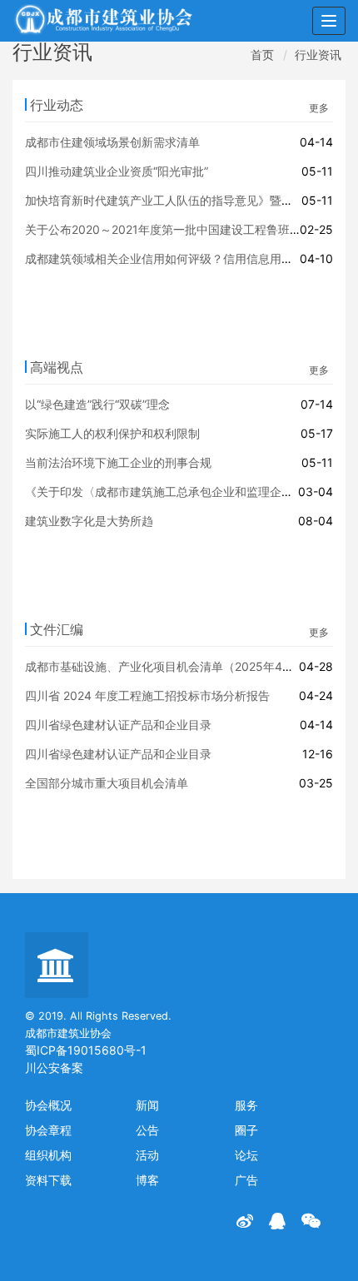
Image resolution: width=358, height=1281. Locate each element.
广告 (246, 1180)
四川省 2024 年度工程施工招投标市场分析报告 (147, 695)
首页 (262, 54)
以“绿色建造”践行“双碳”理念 (97, 404)
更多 (319, 108)
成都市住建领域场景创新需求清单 (112, 142)
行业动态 (56, 105)
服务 (246, 1105)
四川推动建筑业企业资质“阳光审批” (116, 171)
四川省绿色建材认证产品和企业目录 (118, 724)
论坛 (246, 1155)
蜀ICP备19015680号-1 (86, 1050)
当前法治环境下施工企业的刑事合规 (118, 462)
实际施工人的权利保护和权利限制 (112, 433)
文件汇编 (56, 629)
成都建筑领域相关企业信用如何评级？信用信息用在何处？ (176, 258)
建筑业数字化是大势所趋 (89, 521)
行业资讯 (318, 54)
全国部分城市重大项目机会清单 (106, 783)
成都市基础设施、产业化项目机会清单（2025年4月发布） (177, 666)
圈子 (246, 1130)
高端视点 (56, 367)
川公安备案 (54, 1067)
